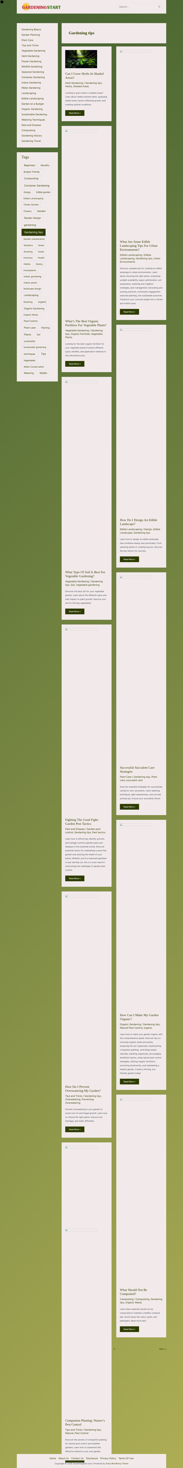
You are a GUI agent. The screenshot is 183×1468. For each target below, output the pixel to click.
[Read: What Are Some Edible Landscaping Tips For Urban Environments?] (136, 143)
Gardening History (32, 135)
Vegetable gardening (88, 584)
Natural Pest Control (131, 1027)
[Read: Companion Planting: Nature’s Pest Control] (81, 1321)
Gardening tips (33, 232)
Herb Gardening (30, 56)
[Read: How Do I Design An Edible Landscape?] (136, 421)
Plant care (30, 327)
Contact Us (77, 1458)
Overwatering (72, 1099)
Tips (43, 353)
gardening (30, 224)
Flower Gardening (31, 61)
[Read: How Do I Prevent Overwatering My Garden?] (81, 987)
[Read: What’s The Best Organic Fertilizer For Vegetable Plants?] (81, 222)
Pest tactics (98, 832)
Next (162, 1349)
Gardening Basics (31, 29)
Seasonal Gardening (33, 72)
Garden (41, 211)
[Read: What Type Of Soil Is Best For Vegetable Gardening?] (81, 473)
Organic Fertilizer (80, 334)
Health (41, 258)
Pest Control (30, 321)
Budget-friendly (32, 171)
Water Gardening (31, 87)
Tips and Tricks (30, 45)
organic (42, 302)
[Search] (159, 6)
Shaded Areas (81, 86)
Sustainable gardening (35, 347)
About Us (63, 1458)
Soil (38, 334)
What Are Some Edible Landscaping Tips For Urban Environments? (138, 245)
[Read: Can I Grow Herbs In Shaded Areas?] (81, 58)
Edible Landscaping (33, 98)
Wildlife (43, 373)
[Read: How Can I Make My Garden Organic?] (136, 916)
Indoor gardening (32, 276)
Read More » (75, 114)
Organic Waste (31, 315)
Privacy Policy (108, 1458)
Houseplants (30, 270)
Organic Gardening (32, 109)
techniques (29, 354)
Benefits (45, 165)
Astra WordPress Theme (117, 1463)
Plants (27, 334)
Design (27, 192)
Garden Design (32, 217)
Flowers (28, 211)
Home (52, 1458)
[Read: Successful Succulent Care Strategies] (136, 668)
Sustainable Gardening (34, 114)
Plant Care (27, 40)
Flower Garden (31, 204)
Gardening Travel (31, 141)
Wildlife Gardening (32, 66)
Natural (69, 1433)
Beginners (29, 165)
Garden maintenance (34, 239)
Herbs (27, 264)
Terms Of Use (126, 1458)
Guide (41, 251)
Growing (28, 251)
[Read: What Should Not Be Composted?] (136, 1191)
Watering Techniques (33, 119)
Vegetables (29, 360)
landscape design (32, 288)
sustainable (29, 341)
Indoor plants (30, 282)
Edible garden (43, 192)
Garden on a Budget (33, 103)
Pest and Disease (31, 125)
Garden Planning (31, 34)
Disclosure (92, 1458)
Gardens (28, 245)
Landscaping (29, 93)
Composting (28, 130)
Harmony (28, 258)
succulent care (134, 780)
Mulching (28, 302)
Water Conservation (34, 366)
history (39, 264)
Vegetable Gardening (33, 50)
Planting (45, 327)
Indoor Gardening (31, 82)
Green (41, 245)
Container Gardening (33, 77)
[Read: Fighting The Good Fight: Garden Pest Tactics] (81, 720)
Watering (29, 373)
